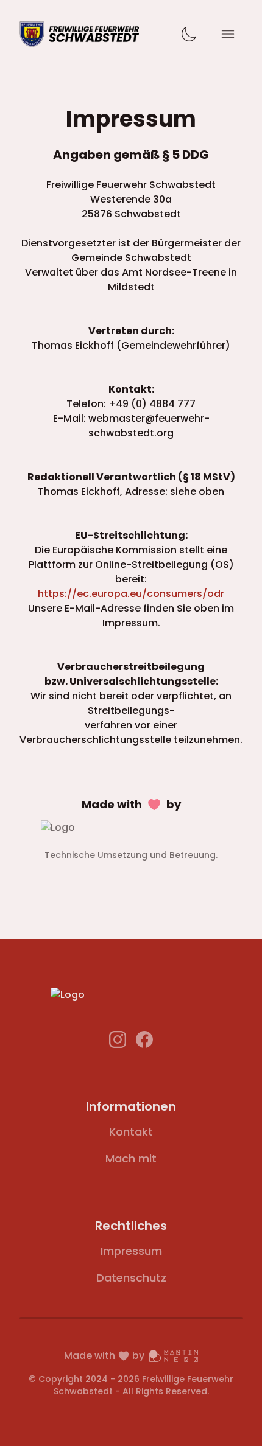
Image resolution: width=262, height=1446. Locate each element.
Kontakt (131, 1131)
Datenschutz (131, 1277)
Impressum (131, 1251)
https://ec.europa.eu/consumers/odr (131, 594)
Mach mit (131, 1158)
